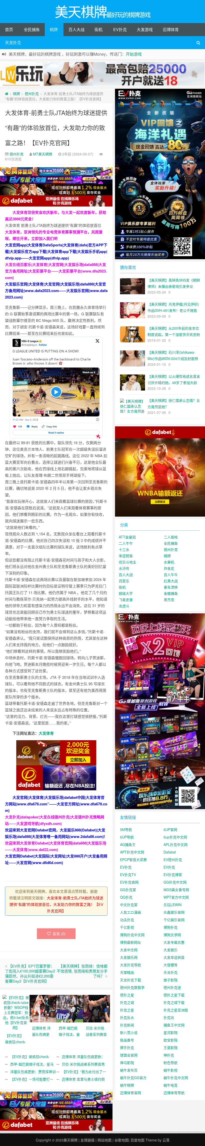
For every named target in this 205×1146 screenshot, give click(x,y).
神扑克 (169, 1055)
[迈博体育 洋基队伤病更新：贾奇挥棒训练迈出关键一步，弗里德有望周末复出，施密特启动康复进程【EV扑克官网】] (43, 1007)
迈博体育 (171, 29)
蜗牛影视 (171, 1070)
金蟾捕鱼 (171, 593)
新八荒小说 (129, 1032)
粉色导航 (171, 1062)
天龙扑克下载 (130, 979)
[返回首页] (6, 93)
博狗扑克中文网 (132, 934)
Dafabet (170, 851)
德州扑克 (32, 93)
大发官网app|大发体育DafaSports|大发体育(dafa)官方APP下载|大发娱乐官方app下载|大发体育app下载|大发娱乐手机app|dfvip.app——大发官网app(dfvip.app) (56, 251)
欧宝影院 (171, 1039)
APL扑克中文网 (176, 844)
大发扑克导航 (130, 964)
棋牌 (54, 29)
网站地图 (105, 1139)
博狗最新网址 (130, 942)
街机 (98, 29)
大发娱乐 (171, 949)
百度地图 (137, 1139)
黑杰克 (169, 599)
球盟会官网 (129, 1055)
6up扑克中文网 (175, 836)
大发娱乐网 (129, 957)
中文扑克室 (129, 904)
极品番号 (127, 1039)
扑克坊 (169, 1017)
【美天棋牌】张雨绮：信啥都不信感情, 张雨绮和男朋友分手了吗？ (82, 971)
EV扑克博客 (173, 874)
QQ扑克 (126, 897)
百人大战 (76, 29)
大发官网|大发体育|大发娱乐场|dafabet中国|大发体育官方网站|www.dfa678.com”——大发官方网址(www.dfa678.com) (56, 804)
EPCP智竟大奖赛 (133, 859)
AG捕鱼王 (128, 844)
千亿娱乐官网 (174, 919)
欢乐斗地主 (127, 561)
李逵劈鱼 (126, 555)
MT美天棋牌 (42, 153)
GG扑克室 (128, 889)
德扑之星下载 (174, 994)
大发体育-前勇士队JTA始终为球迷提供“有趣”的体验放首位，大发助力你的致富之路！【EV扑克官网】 (56, 127)
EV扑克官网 (129, 882)
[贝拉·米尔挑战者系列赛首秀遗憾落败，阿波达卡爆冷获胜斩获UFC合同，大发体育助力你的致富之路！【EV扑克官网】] (96, 1007)
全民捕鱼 (32, 29)
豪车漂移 (171, 587)
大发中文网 (129, 949)
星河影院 (171, 1032)
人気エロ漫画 (130, 912)
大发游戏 (145, 29)
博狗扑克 (171, 927)
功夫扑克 (127, 919)
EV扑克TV (128, 874)
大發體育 (171, 964)
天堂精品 (127, 972)
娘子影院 (171, 979)
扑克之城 (127, 1002)
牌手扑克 (127, 1047)
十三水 (124, 549)
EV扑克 (120, 29)
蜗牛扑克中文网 (176, 1077)
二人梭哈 (171, 536)
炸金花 (169, 568)
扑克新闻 (127, 1024)
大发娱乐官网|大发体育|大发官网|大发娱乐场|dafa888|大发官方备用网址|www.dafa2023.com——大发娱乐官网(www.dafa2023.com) (56, 290)
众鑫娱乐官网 (174, 912)
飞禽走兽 (126, 599)
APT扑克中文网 (132, 851)
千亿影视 (127, 927)
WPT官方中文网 (176, 897)
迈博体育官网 (130, 1092)
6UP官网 (170, 829)
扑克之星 (127, 1009)
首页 (9, 29)
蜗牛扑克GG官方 (133, 1077)
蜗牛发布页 (129, 1070)
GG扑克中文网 (175, 882)
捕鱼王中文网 (174, 1024)
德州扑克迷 (172, 987)
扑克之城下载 (174, 1002)
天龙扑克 (13, 42)
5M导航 (126, 829)
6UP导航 (127, 836)
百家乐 (124, 580)
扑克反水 (127, 1017)
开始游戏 (134, 54)
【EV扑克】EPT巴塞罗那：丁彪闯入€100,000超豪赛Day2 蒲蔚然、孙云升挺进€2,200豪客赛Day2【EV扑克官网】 (30, 973)
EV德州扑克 (173, 859)
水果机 (169, 561)
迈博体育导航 (174, 1092)
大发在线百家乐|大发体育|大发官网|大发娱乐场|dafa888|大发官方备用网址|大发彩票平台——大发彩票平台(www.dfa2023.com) (56, 271)
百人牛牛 (171, 574)
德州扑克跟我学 (132, 987)
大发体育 (46, 733)
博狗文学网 (172, 934)
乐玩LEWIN (173, 904)
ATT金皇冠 (127, 536)
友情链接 (87, 1139)
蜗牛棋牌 (127, 1085)
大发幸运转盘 (174, 957)
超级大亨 (126, 593)
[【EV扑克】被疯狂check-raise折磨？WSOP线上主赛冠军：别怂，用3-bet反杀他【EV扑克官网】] (16, 1011)
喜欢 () (59, 933)
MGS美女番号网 (176, 889)
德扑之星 (127, 994)
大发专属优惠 (174, 942)
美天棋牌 (71, 1139)
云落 (166, 1139)
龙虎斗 (124, 605)
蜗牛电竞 (171, 1085)
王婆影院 (171, 1047)
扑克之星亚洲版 (176, 1009)
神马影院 (127, 1062)
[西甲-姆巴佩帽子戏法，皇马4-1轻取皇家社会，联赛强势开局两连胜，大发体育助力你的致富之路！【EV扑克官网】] (69, 1007)
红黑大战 (171, 580)
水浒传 (124, 568)
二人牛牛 (126, 543)
